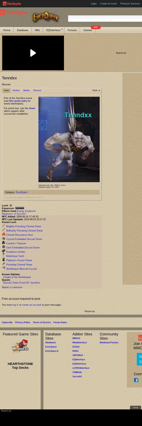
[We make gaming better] (12, 3)
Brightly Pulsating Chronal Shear (23, 226)
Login (94, 3)
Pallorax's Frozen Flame (19, 260)
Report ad (121, 53)
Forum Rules (60, 322)
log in (15, 304)
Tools (95, 90)
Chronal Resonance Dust (19, 234)
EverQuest (21, 192)
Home (6, 30)
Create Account (108, 3)
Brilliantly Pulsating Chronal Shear (24, 230)
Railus (63, 185)
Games (89, 29)
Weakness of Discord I (14, 213)
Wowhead (50, 342)
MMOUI (76, 338)
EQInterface (53, 30)
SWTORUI (77, 355)
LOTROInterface (80, 368)
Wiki (37, 30)
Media (26, 90)
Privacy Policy (22, 322)
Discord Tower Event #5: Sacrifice (21, 282)
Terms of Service (42, 322)
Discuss (37, 90)
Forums (72, 30)
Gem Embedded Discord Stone (23, 247)
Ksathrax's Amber (15, 251)
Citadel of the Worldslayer (17, 277)
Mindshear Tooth (15, 256)
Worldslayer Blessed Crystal (21, 268)
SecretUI (77, 376)
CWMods (77, 372)
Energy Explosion (26, 211)
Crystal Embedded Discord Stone (24, 239)
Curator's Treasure (16, 243)
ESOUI (75, 347)
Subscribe (7, 322)
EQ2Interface (79, 364)
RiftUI (75, 351)
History (16, 90)
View (6, 90)
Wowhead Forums (109, 342)
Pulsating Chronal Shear (19, 264)
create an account (31, 304)
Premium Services (130, 3)
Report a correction (12, 287)
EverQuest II (51, 351)
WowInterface (79, 342)
